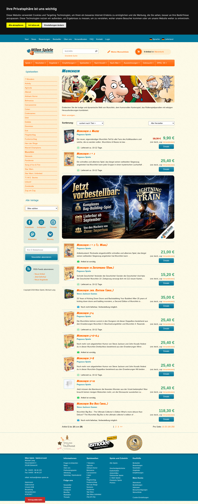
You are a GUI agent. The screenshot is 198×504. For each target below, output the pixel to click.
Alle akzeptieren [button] (16, 25)
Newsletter (67, 485)
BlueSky (67, 492)
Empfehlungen (68, 63)
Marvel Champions (33, 148)
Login (107, 39)
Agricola (28, 88)
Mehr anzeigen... (69, 115)
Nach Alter (114, 63)
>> (121, 427)
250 (172, 427)
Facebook (29, 227)
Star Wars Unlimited (94, 494)
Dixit (27, 118)
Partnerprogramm (70, 470)
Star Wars (29, 169)
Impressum (29, 482)
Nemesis (28, 156)
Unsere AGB (29, 487)
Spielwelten (84, 63)
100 (169, 427)
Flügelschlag (30, 135)
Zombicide (29, 186)
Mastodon (32, 239)
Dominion (29, 126)
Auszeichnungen (131, 63)
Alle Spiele (114, 463)
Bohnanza (29, 100)
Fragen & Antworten (71, 463)
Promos (112, 483)
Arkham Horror (31, 96)
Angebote (53, 63)
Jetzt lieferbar (40, 277)
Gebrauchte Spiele (116, 475)
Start (27, 39)
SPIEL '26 (161, 63)
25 (166, 427)
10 (163, 427)
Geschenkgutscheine (117, 468)
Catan (27, 109)
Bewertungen (44, 39)
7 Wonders (29, 79)
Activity (28, 83)
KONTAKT (28, 494)
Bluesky (50, 239)
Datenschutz (29, 485)
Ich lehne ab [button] (33, 25)
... (126, 142)
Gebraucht (147, 63)
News (33, 39)
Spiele (27, 63)
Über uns (68, 39)
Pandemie (29, 160)
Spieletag (67, 475)
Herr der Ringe (31, 143)
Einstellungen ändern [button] (54, 25)
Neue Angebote (41, 280)
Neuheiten (39, 63)
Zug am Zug (91, 497)
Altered (28, 92)
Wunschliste (137, 492)
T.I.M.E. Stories (31, 177)
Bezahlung (29, 490)
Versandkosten (80, 39)
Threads (53, 227)
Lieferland (168, 39)
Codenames (30, 113)
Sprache (156, 39)
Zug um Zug (30, 190)
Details (166, 146)
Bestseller (57, 39)
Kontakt (99, 39)
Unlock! (28, 182)
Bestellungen (137, 485)
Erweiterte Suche (71, 56)
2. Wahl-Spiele (115, 478)
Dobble (28, 122)
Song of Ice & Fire (32, 165)
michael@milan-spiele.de (39, 477)
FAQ (91, 39)
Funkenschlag (31, 139)
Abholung (67, 473)
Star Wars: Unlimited (33, 173)
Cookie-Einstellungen (141, 497)
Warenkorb (137, 483)
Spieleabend (76, 475)
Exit (26, 131)
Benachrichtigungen (140, 490)
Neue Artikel (40, 274)
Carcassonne (30, 105)
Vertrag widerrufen (35, 500)
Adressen (136, 487)
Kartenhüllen (114, 471)
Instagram (41, 227)
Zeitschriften (114, 473)
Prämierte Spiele (116, 480)
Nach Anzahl (99, 63)
